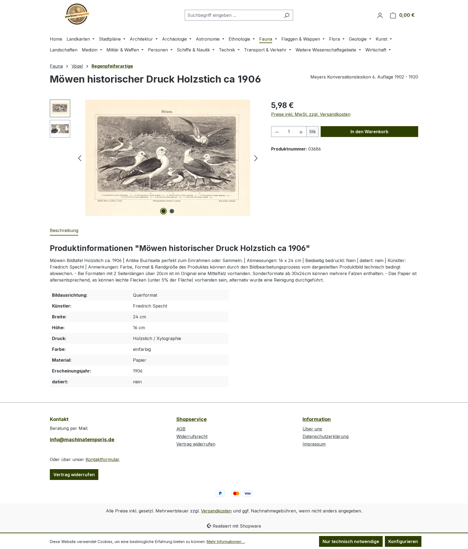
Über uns (312, 429)
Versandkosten (216, 511)
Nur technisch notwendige (351, 541)
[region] (155, 158)
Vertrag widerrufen (74, 474)
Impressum (314, 444)
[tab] (64, 231)
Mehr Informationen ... (226, 541)
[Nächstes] (256, 158)
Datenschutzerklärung (326, 436)
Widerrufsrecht (191, 436)
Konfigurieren (403, 541)
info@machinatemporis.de (82, 439)
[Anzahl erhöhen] (301, 131)
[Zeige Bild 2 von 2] (172, 211)
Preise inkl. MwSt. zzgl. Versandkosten (310, 114)
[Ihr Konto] (379, 15)
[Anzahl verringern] (276, 131)
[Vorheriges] (80, 158)
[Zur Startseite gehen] (77, 14)
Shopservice (191, 419)
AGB (181, 429)
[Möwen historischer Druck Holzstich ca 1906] (167, 158)
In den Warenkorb (369, 131)
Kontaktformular (102, 459)
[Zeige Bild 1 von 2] (163, 211)
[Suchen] (286, 15)
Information (317, 419)
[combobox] (233, 15)
